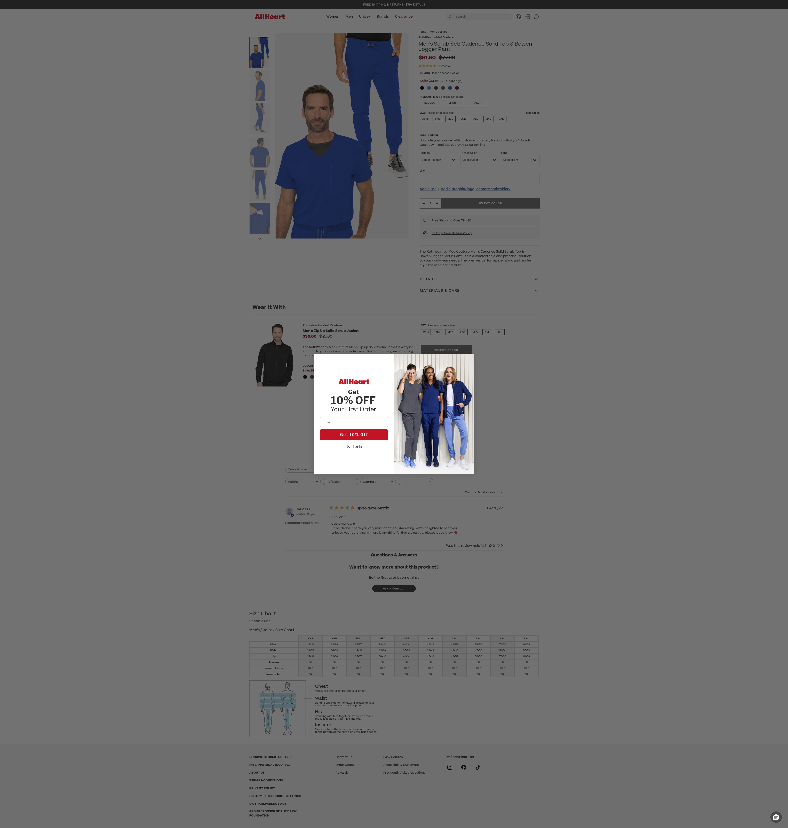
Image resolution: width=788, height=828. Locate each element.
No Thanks (354, 446)
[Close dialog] (468, 359)
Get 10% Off (354, 434)
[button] (776, 817)
